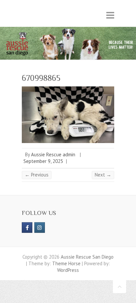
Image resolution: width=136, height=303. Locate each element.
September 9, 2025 (43, 161)
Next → (103, 175)
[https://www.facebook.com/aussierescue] (27, 227)
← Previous (37, 175)
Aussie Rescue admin (53, 154)
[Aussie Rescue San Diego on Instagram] (39, 227)
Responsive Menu (110, 15)
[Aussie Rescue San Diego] (68, 30)
